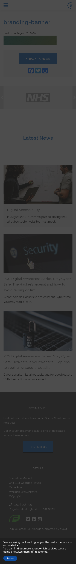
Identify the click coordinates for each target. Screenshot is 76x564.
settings (42, 551)
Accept (10, 558)
